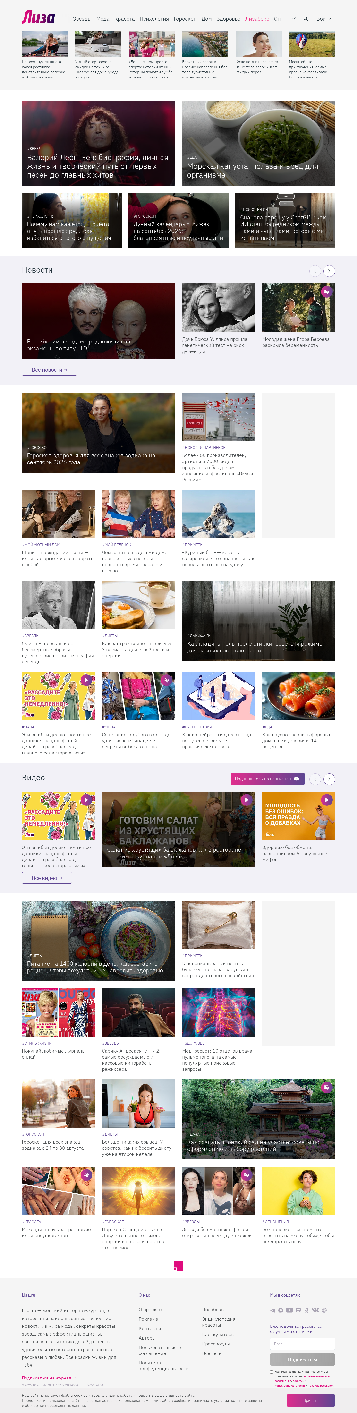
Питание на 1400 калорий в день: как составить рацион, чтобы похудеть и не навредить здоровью (95, 966)
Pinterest (324, 1310)
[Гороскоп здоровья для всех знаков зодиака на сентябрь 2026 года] (98, 433)
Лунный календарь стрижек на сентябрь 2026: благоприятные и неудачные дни (178, 230)
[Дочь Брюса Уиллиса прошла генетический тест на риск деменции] (218, 307)
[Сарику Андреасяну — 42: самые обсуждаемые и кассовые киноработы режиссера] (138, 1012)
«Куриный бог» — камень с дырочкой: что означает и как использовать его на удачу (218, 558)
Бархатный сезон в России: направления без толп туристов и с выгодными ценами (205, 69)
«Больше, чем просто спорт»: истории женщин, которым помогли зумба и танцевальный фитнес (152, 69)
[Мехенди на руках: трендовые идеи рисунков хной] (58, 1191)
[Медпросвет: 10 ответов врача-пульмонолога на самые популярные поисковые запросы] (218, 1012)
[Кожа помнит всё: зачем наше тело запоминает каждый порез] (259, 44)
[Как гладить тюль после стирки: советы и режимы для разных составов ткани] (258, 621)
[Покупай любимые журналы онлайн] (58, 1012)
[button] (329, 271)
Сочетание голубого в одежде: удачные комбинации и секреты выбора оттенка (137, 740)
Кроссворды (216, 1343)
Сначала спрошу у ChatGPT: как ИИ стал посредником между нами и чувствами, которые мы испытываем (283, 227)
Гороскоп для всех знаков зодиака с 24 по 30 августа (53, 1145)
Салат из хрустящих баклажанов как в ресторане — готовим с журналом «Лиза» (177, 853)
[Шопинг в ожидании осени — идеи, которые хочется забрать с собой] (58, 514)
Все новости (47, 369)
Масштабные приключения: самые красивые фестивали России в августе (308, 69)
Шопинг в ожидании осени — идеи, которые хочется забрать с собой (57, 558)
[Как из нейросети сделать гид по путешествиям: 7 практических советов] (218, 696)
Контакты (150, 1328)
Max (280, 1310)
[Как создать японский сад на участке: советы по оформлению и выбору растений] (258, 1119)
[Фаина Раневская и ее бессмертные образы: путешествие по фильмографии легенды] (58, 605)
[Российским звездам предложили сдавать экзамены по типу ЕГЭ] (98, 321)
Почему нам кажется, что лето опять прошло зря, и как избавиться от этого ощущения (69, 230)
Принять (310, 1400)
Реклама (148, 1319)
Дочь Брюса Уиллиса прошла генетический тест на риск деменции (214, 345)
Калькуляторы (218, 1334)
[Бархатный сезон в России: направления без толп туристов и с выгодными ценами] (205, 44)
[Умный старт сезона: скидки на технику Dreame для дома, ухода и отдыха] (98, 44)
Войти (324, 18)
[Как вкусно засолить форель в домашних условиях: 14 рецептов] (298, 696)
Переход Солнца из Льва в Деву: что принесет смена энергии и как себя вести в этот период (133, 1238)
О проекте (150, 1309)
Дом (207, 18)
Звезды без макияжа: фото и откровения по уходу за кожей (217, 1232)
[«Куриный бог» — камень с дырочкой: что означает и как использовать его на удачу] (218, 514)
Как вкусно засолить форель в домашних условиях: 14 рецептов (297, 740)
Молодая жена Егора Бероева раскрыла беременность (296, 342)
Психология (154, 18)
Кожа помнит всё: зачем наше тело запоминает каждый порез (258, 66)
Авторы (147, 1338)
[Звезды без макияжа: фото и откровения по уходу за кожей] (218, 1191)
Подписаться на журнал (46, 1378)
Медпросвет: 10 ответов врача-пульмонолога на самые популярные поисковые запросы (218, 1059)
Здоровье (228, 18)
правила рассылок (320, 1385)
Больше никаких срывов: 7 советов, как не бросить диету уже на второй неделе (136, 1148)
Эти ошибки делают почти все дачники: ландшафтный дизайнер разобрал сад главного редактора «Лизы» (56, 743)
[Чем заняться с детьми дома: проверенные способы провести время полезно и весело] (138, 514)
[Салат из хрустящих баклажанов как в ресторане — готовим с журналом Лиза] (178, 829)
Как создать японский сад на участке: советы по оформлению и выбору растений (253, 1145)
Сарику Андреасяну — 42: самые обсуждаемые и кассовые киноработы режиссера (131, 1059)
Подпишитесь (263, 778)
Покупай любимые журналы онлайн (53, 1053)
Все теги (212, 1353)
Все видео (44, 877)
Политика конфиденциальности (164, 1365)
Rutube (299, 1310)
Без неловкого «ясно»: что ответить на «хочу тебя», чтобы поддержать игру (298, 1235)
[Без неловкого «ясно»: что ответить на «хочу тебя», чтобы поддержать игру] (298, 1191)
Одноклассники (306, 1310)
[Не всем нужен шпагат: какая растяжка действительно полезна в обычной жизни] (45, 44)
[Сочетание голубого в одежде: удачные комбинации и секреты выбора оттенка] (138, 696)
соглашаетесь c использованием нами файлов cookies (138, 1400)
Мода (103, 18)
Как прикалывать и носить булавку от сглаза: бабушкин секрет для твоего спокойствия (218, 969)
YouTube (289, 1310)
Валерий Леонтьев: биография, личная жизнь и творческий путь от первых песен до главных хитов (97, 166)
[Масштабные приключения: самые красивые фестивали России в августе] (312, 44)
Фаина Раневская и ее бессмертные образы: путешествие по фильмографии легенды (58, 652)
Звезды (82, 18)
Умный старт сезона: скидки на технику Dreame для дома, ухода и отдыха (97, 69)
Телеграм (272, 1310)
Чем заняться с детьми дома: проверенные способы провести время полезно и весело (135, 561)
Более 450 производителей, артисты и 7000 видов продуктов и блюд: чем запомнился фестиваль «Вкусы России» (217, 467)
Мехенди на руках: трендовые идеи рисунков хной (56, 1232)
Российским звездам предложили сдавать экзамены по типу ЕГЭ (84, 344)
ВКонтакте (315, 1310)
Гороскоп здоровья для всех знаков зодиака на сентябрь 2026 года (91, 458)
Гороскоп (185, 18)
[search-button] (306, 18)
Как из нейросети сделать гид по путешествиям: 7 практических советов (216, 740)
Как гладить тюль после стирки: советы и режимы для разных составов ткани (255, 647)
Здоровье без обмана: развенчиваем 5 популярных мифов (295, 853)
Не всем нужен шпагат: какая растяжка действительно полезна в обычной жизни (43, 69)
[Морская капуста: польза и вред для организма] (258, 143)
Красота (124, 18)
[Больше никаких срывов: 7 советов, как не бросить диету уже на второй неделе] (138, 1103)
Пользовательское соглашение (160, 1350)
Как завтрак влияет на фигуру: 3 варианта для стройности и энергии (137, 649)
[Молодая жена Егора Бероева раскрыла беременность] (298, 307)
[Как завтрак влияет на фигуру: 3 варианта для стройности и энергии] (138, 605)
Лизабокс (257, 18)
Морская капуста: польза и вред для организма (252, 170)
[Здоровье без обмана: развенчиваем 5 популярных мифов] (298, 816)
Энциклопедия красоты (219, 1322)
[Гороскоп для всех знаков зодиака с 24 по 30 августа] (58, 1103)
